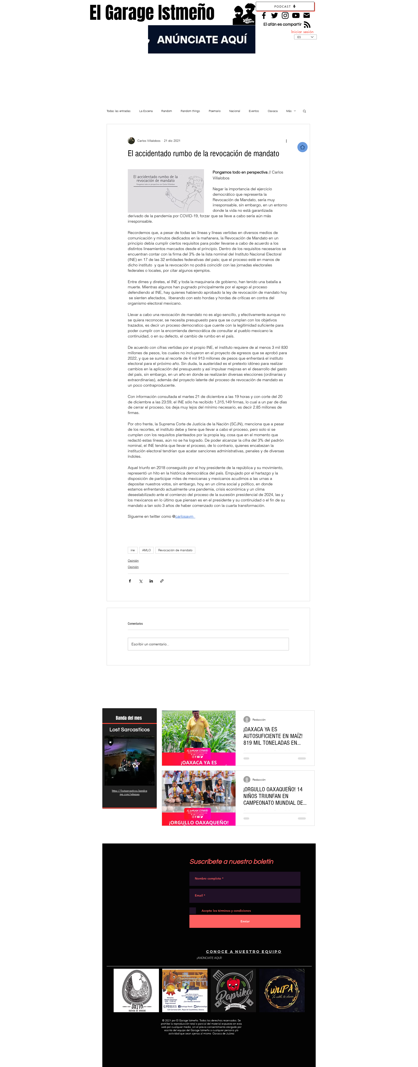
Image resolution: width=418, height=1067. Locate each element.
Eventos (254, 111)
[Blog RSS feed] (307, 24)
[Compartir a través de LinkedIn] (151, 581)
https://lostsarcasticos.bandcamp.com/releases (129, 792)
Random (166, 111)
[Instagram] (285, 15)
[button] (304, 111)
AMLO (146, 550)
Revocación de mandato (175, 550)
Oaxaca (273, 111)
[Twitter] (274, 15)
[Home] (302, 147)
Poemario (215, 111)
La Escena (146, 111)
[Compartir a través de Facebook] (130, 581)
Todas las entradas (119, 111)
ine (133, 550)
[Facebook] (263, 15)
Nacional (234, 111)
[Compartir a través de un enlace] (162, 581)
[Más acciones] (286, 140)
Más (289, 111)
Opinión (133, 561)
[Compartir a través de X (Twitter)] (140, 581)
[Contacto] (306, 15)
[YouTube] (295, 15)
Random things (190, 111)
